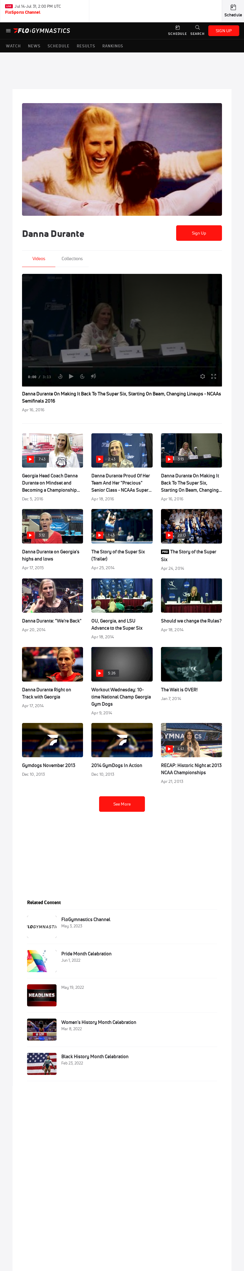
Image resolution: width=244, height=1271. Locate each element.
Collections (72, 258)
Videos (38, 258)
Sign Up (199, 233)
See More (122, 804)
